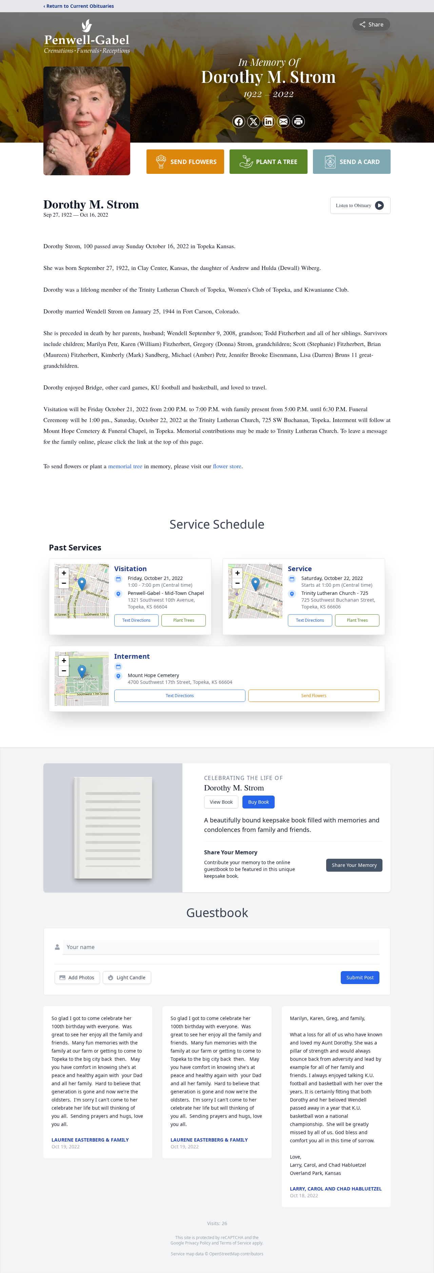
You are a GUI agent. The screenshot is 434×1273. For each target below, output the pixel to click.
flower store (227, 466)
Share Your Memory (354, 865)
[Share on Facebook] (239, 121)
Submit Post (360, 977)
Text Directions (136, 620)
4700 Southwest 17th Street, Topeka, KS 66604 (180, 682)
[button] (82, 584)
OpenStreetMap (224, 1254)
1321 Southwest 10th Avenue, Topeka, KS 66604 (161, 603)
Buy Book (258, 802)
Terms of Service (235, 1243)
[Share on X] (254, 121)
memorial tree (125, 466)
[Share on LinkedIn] (268, 121)
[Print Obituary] (298, 121)
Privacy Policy (198, 1243)
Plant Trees (183, 620)
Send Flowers (314, 695)
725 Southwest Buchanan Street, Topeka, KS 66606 (338, 603)
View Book (221, 802)
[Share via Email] (283, 121)
